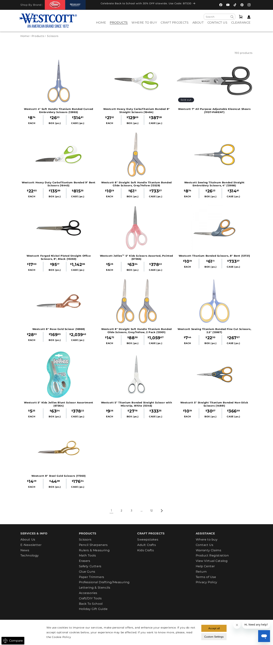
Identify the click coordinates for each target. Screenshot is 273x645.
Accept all (214, 628)
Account (248, 17)
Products (38, 36)
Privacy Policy (206, 582)
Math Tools (87, 555)
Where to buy (207, 539)
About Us (27, 539)
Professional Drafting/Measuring (104, 582)
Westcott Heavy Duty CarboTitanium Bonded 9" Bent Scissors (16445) (58, 184)
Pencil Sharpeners (93, 545)
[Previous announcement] (94, 4)
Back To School (91, 603)
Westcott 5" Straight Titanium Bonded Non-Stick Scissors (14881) (214, 404)
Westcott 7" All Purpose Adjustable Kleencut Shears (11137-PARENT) (214, 110)
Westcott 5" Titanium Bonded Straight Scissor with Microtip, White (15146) (136, 404)
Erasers (84, 561)
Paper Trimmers (91, 577)
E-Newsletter (30, 545)
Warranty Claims (208, 550)
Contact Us (204, 545)
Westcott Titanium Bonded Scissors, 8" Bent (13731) (214, 255)
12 (151, 510)
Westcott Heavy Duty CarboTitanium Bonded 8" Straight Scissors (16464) (136, 110)
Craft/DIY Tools (90, 598)
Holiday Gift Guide (93, 609)
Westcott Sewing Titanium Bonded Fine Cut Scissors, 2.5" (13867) (214, 331)
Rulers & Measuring (94, 550)
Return (201, 571)
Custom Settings (214, 636)
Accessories (88, 593)
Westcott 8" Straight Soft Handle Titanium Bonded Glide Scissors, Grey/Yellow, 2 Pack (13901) (136, 331)
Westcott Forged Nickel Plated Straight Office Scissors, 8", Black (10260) (59, 257)
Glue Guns (87, 571)
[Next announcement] (202, 4)
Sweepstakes (147, 539)
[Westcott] (75, 5)
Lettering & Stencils (94, 587)
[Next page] (161, 511)
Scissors (85, 539)
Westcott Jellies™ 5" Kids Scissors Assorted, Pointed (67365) (136, 257)
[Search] (232, 17)
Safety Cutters (90, 566)
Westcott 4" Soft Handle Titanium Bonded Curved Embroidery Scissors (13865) (58, 110)
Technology (29, 555)
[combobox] (219, 17)
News (24, 550)
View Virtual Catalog (212, 561)
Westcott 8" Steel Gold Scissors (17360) (58, 475)
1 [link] (111, 510)
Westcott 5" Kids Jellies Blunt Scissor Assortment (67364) (58, 404)
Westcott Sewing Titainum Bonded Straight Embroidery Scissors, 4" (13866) (214, 184)
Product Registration (212, 555)
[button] (119, 25)
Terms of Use (206, 577)
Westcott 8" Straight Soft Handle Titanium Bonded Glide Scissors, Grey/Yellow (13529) (136, 184)
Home (24, 36)
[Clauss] (55, 5)
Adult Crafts (146, 545)
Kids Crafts (145, 550)
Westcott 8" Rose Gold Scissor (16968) (58, 329)
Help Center (205, 566)
